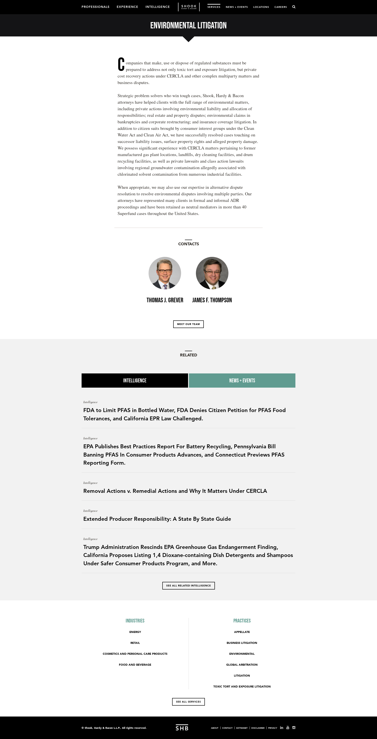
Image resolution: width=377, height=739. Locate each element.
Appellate (242, 632)
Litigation (242, 675)
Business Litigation (242, 642)
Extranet (242, 728)
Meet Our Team (188, 324)
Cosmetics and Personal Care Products (135, 653)
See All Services (188, 701)
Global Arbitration (242, 664)
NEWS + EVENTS (237, 6)
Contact (227, 728)
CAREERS (280, 6)
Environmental (242, 653)
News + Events (242, 380)
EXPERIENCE (127, 6)
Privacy (272, 728)
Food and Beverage (135, 664)
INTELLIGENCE (158, 6)
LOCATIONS (261, 6)
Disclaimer (257, 728)
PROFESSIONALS (96, 6)
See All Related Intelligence (188, 585)
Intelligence (134, 380)
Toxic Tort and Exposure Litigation (242, 686)
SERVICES (213, 6)
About (214, 728)
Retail (135, 642)
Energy (135, 632)
